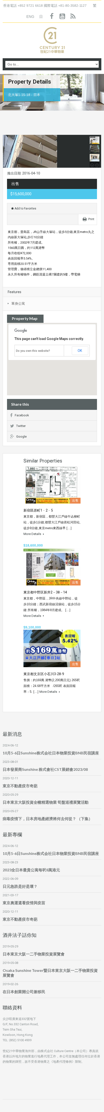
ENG (30, 16)
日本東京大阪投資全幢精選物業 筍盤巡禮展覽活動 (46, 802)
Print (91, 219)
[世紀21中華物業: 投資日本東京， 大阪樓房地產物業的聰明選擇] (52, 41)
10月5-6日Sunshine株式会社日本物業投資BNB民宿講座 (51, 753)
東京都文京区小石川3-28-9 (43, 674)
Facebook (22, 415)
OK (80, 351)
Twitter (21, 426)
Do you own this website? (33, 351)
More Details (32, 534)
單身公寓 (18, 303)
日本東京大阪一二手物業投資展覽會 (34, 954)
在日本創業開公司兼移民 (24, 991)
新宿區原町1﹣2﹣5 (38, 510)
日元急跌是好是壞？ (20, 886)
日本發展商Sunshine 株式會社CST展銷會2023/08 (45, 769)
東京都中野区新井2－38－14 (45, 592)
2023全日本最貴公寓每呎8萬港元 (31, 869)
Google (21, 436)
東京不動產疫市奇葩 (20, 785)
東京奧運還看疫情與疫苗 (24, 902)
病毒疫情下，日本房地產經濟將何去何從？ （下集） (47, 818)
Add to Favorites (25, 208)
